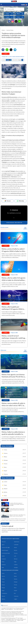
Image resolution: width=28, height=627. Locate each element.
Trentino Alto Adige (6, 547)
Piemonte (4, 541)
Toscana (15, 553)
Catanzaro (16, 596)
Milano (15, 576)
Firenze (15, 584)
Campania (4, 558)
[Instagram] (12, 21)
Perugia (3, 587)
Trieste (3, 581)
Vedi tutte (25, 351)
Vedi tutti (25, 228)
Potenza (3, 596)
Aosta (15, 573)
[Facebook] (9, 21)
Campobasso (4, 593)
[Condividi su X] (11, 50)
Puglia (15, 561)
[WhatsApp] (19, 21)
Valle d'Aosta (16, 541)
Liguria (3, 544)
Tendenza (5, 371)
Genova (3, 576)
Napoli (3, 590)
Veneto (15, 547)
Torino (3, 573)
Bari (15, 593)
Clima (5, 53)
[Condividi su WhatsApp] (7, 50)
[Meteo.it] (24, 4)
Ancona (3, 584)
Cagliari (15, 599)
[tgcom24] (14, 1)
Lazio (15, 556)
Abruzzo (15, 558)
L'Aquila (15, 590)
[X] (16, 21)
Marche (15, 550)
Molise (3, 561)
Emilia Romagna (5, 550)
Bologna (15, 581)
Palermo (3, 599)
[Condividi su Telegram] (15, 50)
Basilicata (4, 564)
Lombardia (16, 544)
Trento (3, 579)
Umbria (3, 556)
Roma (15, 587)
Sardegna (16, 567)
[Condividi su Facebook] (3, 50)
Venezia (15, 579)
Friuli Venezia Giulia (6, 553)
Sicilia (3, 567)
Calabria (15, 564)
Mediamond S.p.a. (12, 618)
